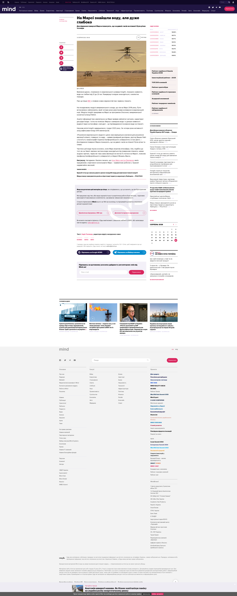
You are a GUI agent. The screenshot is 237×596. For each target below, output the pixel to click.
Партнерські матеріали (66, 435)
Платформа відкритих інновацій (161, 431)
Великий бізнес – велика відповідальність (158, 459)
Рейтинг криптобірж (160, 87)
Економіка (176, 10)
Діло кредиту (154, 374)
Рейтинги (62, 406)
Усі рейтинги (155, 113)
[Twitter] (213, 7)
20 (164, 237)
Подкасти (38, 2)
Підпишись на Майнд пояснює (128, 252)
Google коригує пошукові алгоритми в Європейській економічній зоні (160, 172)
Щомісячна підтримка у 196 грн (90, 213)
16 (175, 234)
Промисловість (139, 10)
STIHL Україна (154, 510)
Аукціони (51, 2)
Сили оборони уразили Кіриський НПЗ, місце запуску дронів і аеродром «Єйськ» (162, 140)
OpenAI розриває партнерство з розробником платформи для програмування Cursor (162, 164)
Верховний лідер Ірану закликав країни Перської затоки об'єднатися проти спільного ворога (163, 181)
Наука (86, 239)
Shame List (153, 414)
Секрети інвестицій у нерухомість (157, 454)
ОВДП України (154, 26)
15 (171, 234)
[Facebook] (209, 7)
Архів (57, 2)
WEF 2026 (153, 382)
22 (172, 237)
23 (176, 237)
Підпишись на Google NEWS (91, 252)
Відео (61, 412)
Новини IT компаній (65, 449)
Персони (62, 458)
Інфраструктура (126, 10)
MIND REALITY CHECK (157, 385)
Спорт (213, 10)
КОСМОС (79, 239)
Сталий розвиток (156, 425)
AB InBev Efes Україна (157, 499)
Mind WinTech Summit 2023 (159, 447)
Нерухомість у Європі (157, 406)
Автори (61, 464)
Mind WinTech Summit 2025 (159, 394)
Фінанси (168, 10)
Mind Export (154, 397)
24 (152, 240)
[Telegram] (216, 7)
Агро (117, 10)
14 (167, 234)
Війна (36, 10)
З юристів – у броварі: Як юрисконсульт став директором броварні (162, 267)
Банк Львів (153, 513)
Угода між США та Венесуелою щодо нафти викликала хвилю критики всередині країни (162, 189)
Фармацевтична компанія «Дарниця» (158, 539)
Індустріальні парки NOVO (158, 519)
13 (164, 234)
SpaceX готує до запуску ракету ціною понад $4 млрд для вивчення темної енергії (107, 173)
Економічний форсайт (157, 411)
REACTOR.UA (111, 2)
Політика (149, 10)
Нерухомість (92, 10)
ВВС (89, 101)
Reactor (61, 481)
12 (160, 234)
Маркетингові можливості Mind (69, 382)
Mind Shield (63, 479)
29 (172, 240)
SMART (155, 463)
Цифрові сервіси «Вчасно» (158, 542)
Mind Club (68, 2)
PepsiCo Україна (155, 504)
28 (168, 240)
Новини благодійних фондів (67, 452)
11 (155, 234)
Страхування (69, 10)
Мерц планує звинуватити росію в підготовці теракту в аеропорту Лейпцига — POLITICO (109, 176)
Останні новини (155, 125)
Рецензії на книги (155, 434)
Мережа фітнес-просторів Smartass (158, 528)
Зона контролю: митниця (158, 380)
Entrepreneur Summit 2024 (159, 444)
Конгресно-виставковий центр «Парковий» (159, 523)
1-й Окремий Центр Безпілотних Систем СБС (160, 492)
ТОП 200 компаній (159, 82)
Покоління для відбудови (158, 377)
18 (156, 237)
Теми (60, 423)
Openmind (31, 2)
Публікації (23, 2)
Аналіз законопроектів (157, 428)
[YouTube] (220, 7)
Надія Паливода (87, 234)
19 (160, 237)
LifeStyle (102, 10)
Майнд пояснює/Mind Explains (68, 441)
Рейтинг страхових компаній (159, 472)
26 (160, 240)
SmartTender (154, 507)
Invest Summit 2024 (156, 442)
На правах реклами (65, 429)
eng (23, 7)
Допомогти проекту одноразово (127, 213)
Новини (17, 2)
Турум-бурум (154, 535)
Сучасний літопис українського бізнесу (160, 418)
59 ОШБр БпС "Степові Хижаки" (160, 496)
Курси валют (63, 473)
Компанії (62, 461)
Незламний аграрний (157, 450)
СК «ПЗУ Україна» (155, 532)
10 (152, 234)
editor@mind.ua (93, 222)
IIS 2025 (153, 388)
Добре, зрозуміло (157, 594)
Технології (110, 10)
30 (176, 240)
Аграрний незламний (160, 98)
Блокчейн (196, 10)
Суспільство (159, 10)
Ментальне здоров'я (156, 403)
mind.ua (125, 564)
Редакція (62, 377)
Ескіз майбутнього (156, 409)
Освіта (83, 10)
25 (156, 240)
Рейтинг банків (155, 391)
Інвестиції (59, 10)
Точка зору (62, 438)
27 (164, 240)
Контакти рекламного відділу (68, 385)
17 (152, 237)
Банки (77, 10)
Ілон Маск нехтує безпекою (123, 160)
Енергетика (50, 10)
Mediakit (62, 380)
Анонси (45, 2)
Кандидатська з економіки (158, 469)
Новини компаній (64, 432)
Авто (190, 10)
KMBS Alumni (101, 2)
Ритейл (184, 10)
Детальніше (146, 594)
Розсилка (62, 391)
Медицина (205, 10)
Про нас (61, 374)
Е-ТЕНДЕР (153, 516)
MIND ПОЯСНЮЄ (156, 422)
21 (167, 237)
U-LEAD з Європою (157, 400)
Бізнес (42, 10)
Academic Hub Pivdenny (158, 502)
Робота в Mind (63, 388)
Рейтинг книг (154, 475)
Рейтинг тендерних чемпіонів (163, 103)
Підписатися (229, 9)
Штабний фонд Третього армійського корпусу (158, 546)
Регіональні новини (25, 10)
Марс (92, 239)
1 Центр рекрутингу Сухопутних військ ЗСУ (160, 487)
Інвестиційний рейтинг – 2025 (164, 78)
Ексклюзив (62, 443)
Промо (61, 446)
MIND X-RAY (154, 466)
